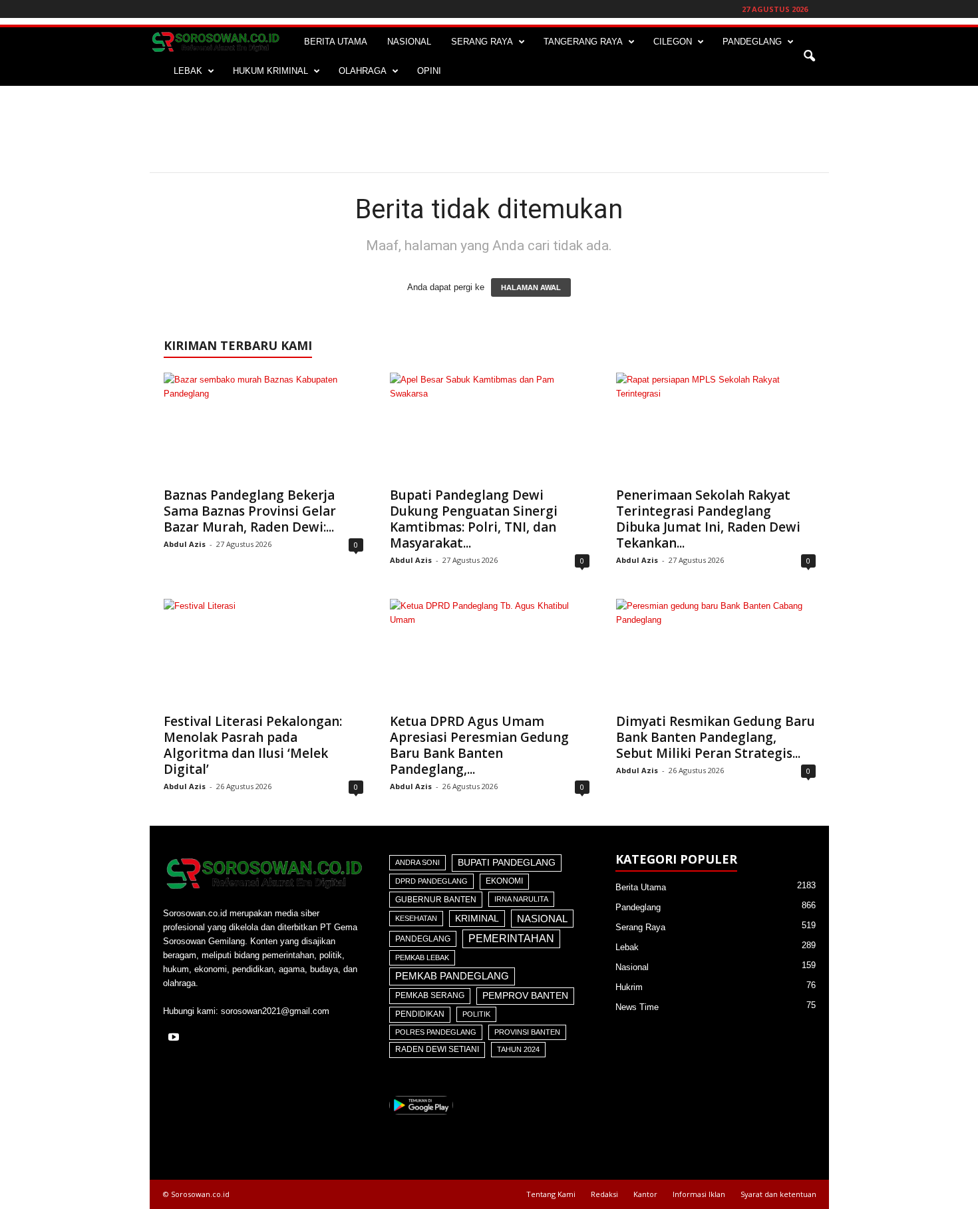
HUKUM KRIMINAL (270, 71)
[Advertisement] (489, 129)
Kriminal (477, 919)
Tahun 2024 (518, 1049)
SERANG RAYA (482, 42)
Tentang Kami (550, 1194)
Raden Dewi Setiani (437, 1049)
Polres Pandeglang (435, 1032)
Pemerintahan (511, 938)
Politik (476, 1014)
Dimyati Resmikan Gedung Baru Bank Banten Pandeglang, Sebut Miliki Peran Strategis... (715, 737)
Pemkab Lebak (422, 957)
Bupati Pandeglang (507, 863)
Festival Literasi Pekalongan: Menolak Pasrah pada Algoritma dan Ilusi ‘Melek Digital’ (253, 745)
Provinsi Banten (527, 1032)
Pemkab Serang (429, 995)
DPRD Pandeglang (431, 881)
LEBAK (188, 71)
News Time (637, 1007)
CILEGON (672, 42)
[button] (809, 56)
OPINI (429, 71)
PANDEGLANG (752, 42)
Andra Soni (417, 862)
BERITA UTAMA (335, 42)
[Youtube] (175, 1038)
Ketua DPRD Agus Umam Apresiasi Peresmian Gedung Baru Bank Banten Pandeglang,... (479, 745)
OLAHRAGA (363, 71)
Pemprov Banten (525, 995)
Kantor (645, 1194)
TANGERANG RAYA (583, 42)
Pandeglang (422, 939)
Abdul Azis (185, 544)
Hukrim (629, 987)
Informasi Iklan (699, 1194)
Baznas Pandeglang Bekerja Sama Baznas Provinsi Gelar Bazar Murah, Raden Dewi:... (250, 511)
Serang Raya (640, 927)
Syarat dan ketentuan (778, 1194)
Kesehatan (416, 918)
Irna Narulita (521, 899)
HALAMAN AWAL (531, 287)
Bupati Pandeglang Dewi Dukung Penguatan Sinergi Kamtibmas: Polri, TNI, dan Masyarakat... (474, 519)
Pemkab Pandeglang (452, 976)
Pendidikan (419, 1014)
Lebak (627, 947)
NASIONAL (409, 42)
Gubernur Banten (435, 899)
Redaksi (604, 1194)
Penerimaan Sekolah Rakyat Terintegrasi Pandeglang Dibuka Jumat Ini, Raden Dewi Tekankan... (708, 519)
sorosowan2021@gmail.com (275, 1011)
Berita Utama (640, 887)
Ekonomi (504, 881)
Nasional (542, 918)
